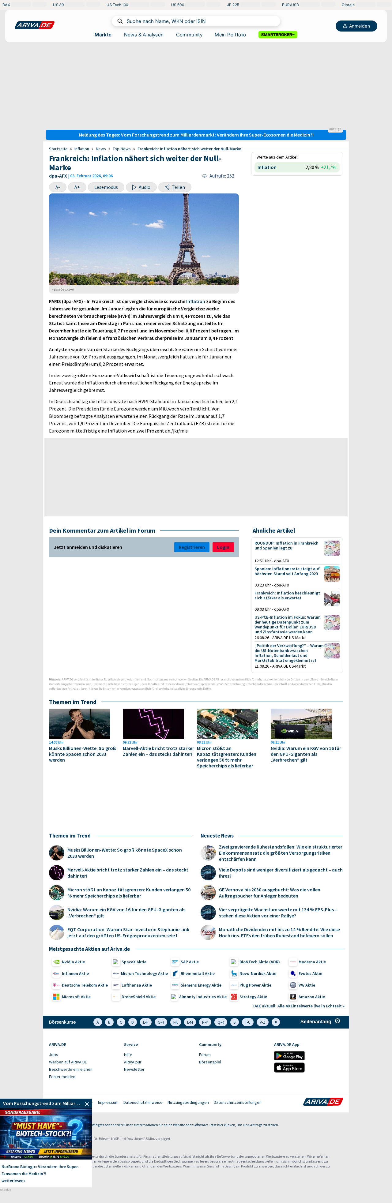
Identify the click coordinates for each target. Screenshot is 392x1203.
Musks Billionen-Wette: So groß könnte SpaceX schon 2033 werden (82, 754)
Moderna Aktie (312, 962)
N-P (205, 1022)
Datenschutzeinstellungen (238, 1102)
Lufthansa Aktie (137, 985)
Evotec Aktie (310, 973)
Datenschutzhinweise (143, 1102)
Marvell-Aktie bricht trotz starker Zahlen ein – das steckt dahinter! (158, 751)
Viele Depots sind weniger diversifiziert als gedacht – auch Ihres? (281, 873)
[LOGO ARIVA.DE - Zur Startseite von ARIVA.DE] (35, 25)
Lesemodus (106, 187)
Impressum (108, 1102)
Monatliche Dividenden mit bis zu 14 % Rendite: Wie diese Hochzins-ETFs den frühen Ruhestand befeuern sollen (279, 932)
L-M (190, 1022)
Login (223, 547)
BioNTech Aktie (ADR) (259, 962)
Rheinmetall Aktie (198, 973)
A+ (77, 187)
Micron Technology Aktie (144, 973)
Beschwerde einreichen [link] (70, 1069)
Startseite (58, 149)
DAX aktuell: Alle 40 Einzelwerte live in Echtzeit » (299, 1006)
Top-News (122, 149)
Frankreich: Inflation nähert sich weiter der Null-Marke (189, 149)
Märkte (103, 35)
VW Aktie (307, 985)
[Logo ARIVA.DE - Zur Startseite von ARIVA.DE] (323, 1102)
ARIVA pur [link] (132, 1062)
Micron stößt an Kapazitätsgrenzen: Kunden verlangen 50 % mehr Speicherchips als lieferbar (226, 757)
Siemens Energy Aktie (201, 985)
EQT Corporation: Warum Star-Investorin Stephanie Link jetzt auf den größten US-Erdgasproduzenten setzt (128, 932)
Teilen (178, 187)
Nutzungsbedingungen (188, 1102)
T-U (248, 1022)
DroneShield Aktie (139, 996)
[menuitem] (83, 1055)
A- (57, 187)
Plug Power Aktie (255, 985)
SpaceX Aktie (134, 962)
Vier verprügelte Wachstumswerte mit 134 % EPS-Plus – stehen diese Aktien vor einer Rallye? (278, 912)
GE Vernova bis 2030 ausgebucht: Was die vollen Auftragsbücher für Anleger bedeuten (269, 892)
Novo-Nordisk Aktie (257, 973)
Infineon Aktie (75, 973)
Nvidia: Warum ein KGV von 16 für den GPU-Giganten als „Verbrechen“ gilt (306, 754)
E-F (146, 1022)
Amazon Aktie (312, 996)
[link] (46, 1103)
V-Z (263, 1022)
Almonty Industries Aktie (203, 996)
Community (189, 35)
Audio (144, 187)
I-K (175, 1022)
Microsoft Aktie (76, 996)
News (101, 149)
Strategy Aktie (253, 996)
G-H (161, 1022)
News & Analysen (144, 35)
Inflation (81, 149)
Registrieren (192, 547)
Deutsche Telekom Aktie (85, 985)
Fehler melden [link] (62, 1076)
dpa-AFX (58, 176)
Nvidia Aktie (73, 962)
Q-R (220, 1022)
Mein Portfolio (230, 35)
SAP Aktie (190, 962)
